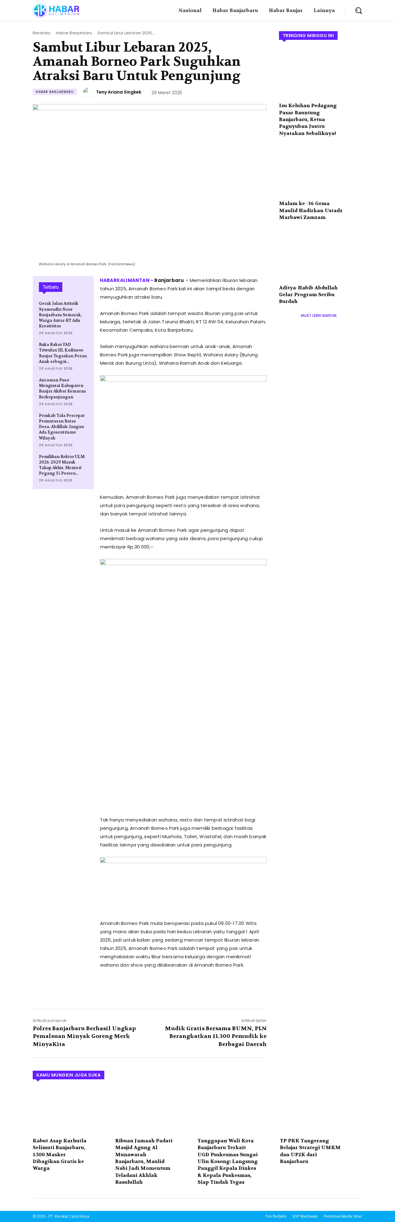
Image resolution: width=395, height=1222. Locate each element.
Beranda (41, 33)
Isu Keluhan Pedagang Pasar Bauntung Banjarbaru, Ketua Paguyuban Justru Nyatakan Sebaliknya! (308, 119)
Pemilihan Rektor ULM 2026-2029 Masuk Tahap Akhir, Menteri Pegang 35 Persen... (62, 465)
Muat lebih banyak (319, 315)
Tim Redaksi (275, 1216)
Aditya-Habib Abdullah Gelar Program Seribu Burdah (308, 294)
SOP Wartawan (305, 1216)
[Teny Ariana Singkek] (88, 92)
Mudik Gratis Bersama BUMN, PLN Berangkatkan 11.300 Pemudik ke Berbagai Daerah (216, 1036)
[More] (163, 988)
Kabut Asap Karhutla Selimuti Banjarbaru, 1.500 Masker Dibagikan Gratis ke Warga (59, 1154)
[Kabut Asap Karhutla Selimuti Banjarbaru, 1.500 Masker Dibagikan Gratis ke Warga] (71, 1110)
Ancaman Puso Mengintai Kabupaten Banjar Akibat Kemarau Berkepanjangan (62, 388)
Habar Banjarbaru (74, 33)
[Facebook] (106, 988)
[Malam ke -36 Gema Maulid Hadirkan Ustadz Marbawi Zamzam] (320, 171)
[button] (358, 10)
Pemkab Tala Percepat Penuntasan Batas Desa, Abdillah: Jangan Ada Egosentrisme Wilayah (62, 427)
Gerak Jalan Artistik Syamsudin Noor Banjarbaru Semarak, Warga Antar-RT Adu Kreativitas (60, 315)
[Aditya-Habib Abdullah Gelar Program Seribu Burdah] (320, 255)
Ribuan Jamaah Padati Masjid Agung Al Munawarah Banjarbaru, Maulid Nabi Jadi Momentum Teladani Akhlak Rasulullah (144, 1161)
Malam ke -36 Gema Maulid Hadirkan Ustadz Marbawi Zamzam (311, 210)
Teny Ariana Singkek (118, 92)
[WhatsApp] (149, 988)
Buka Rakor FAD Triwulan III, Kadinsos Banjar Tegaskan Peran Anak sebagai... (63, 353)
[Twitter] (120, 988)
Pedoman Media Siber (343, 1216)
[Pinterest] (134, 988)
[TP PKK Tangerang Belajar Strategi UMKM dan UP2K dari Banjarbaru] (318, 1110)
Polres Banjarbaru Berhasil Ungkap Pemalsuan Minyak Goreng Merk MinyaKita (84, 1036)
